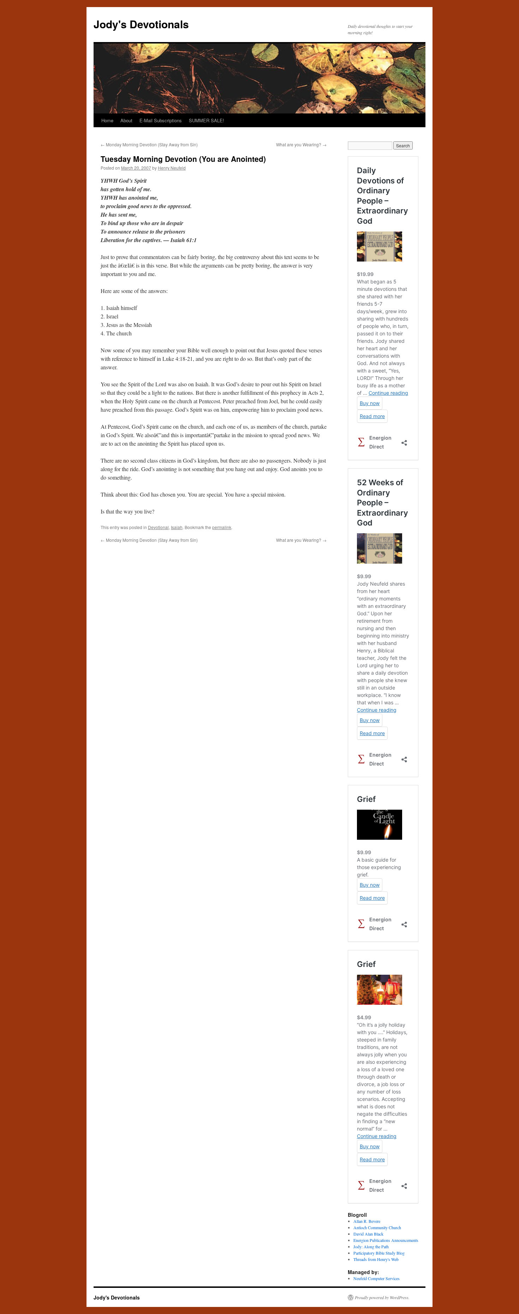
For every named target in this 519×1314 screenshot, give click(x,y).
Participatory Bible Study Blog (379, 1253)
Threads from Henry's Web (376, 1259)
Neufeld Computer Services (376, 1278)
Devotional (158, 527)
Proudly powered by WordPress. (382, 1297)
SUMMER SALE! (206, 120)
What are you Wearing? (301, 144)
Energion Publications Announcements (385, 1240)
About (126, 120)
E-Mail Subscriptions (160, 120)
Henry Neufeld (172, 168)
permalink (221, 527)
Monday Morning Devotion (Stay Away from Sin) (149, 144)
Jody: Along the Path (371, 1246)
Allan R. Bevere (366, 1221)
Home (107, 120)
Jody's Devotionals (141, 23)
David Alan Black (368, 1234)
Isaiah (177, 527)
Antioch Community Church (377, 1227)
